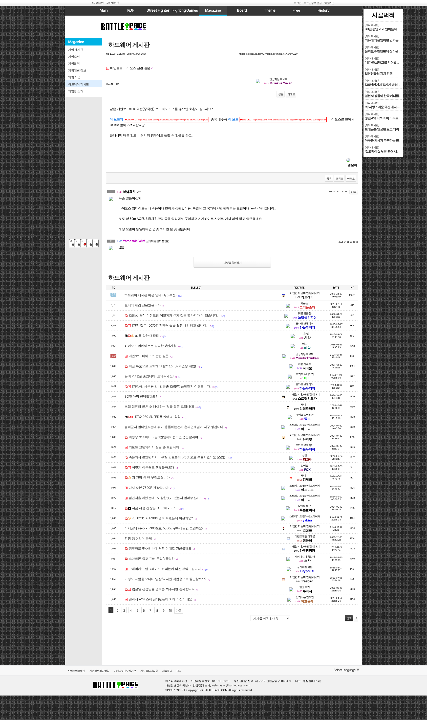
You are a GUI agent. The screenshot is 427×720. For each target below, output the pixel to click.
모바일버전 (112, 2)
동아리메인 (97, 2)
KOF (130, 10)
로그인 (297, 3)
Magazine (213, 10)
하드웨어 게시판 (128, 44)
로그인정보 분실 (312, 3)
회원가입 (329, 3)
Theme (269, 10)
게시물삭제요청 (149, 671)
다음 (178, 610)
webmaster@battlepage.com (230, 685)
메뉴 (353, 192)
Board (242, 10)
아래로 (291, 94)
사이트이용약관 (76, 671)
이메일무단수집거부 (125, 671)
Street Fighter (158, 10)
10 (170, 610)
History (323, 10)
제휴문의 (167, 671)
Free (296, 10)
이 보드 (277, 119)
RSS (178, 671)
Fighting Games (185, 10)
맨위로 (339, 178)
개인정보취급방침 (99, 671)
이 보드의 (159, 119)
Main (104, 10)
